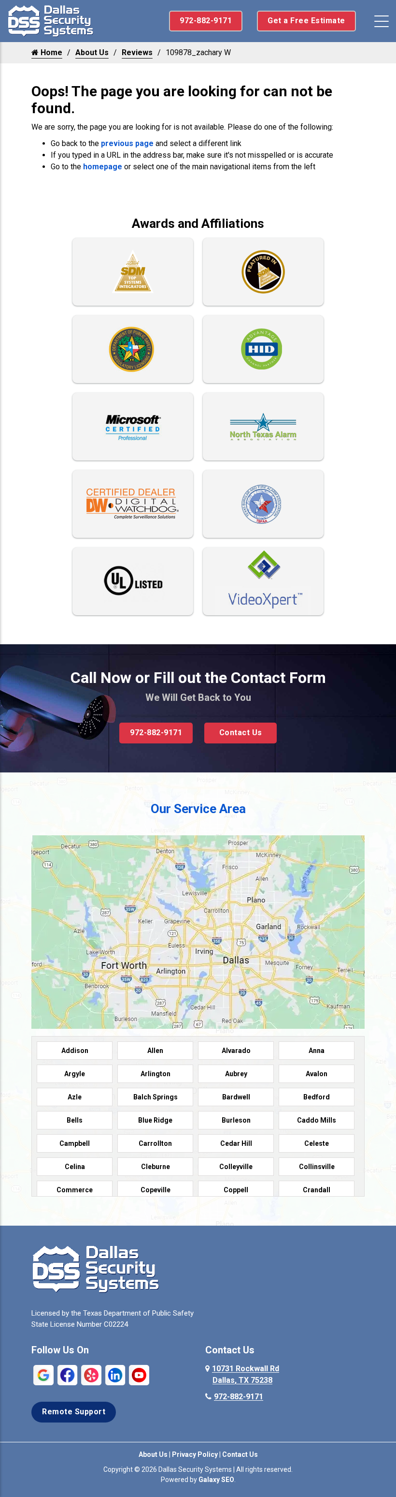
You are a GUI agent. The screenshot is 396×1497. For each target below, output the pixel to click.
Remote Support (73, 1411)
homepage (102, 166)
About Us (92, 52)
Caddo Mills (316, 1120)
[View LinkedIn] (115, 1374)
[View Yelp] (91, 1374)
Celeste (316, 1143)
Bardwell (236, 1097)
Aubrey (236, 1074)
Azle (75, 1097)
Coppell (236, 1190)
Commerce (75, 1190)
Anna (317, 1050)
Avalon (316, 1074)
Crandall (316, 1190)
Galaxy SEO (216, 1479)
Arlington (155, 1074)
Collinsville (317, 1167)
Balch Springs (155, 1097)
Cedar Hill (236, 1143)
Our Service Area (198, 808)
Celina (75, 1167)
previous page (127, 143)
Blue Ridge (155, 1120)
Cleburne (155, 1167)
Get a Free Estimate (306, 20)
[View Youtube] (139, 1374)
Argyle (74, 1074)
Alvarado (236, 1050)
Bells (75, 1120)
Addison (74, 1050)
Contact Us (240, 732)
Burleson (236, 1120)
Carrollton (155, 1143)
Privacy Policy (195, 1454)
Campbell (74, 1143)
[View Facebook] (68, 1374)
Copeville (155, 1190)
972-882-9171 (206, 20)
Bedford (316, 1097)
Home (50, 52)
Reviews (137, 52)
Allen (155, 1050)
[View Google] (43, 1374)
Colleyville (236, 1167)
